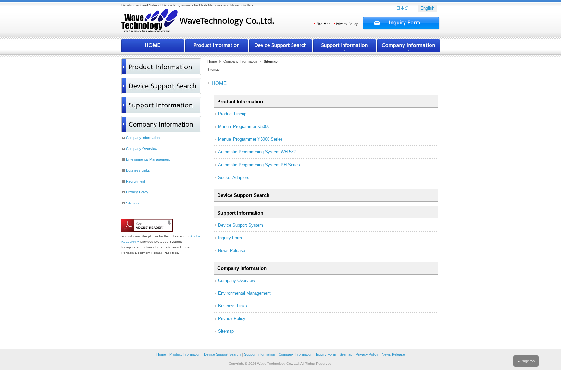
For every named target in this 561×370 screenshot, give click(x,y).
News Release (231, 250)
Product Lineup (232, 113)
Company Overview (236, 280)
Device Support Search (243, 195)
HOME (219, 83)
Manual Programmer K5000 (243, 126)
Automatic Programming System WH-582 (257, 151)
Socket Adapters (233, 177)
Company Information (240, 61)
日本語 (402, 8)
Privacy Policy (231, 318)
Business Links (232, 305)
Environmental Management (244, 293)
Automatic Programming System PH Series (259, 164)
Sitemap (226, 331)
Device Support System (240, 225)
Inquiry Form (230, 237)
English (427, 8)
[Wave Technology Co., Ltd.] (198, 24)
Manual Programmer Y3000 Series (250, 139)
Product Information (184, 354)
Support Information (240, 213)
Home (212, 61)
